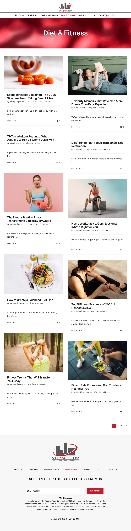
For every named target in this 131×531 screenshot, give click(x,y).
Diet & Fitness (36, 102)
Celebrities (33, 469)
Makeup (87, 469)
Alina (12, 102)
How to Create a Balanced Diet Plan (30, 300)
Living (99, 469)
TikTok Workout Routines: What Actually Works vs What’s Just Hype (30, 138)
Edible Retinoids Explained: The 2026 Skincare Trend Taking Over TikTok (31, 96)
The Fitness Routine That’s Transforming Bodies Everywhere (29, 219)
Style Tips (112, 469)
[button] (113, 15)
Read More (11, 121)
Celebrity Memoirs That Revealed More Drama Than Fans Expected (97, 102)
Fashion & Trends (51, 469)
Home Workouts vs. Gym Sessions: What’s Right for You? (94, 225)
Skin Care (47, 102)
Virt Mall (77, 149)
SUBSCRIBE (95, 491)
